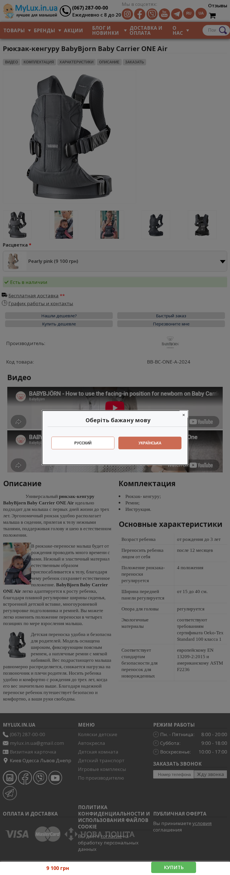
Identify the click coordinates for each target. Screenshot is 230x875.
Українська (150, 443)
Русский (82, 443)
